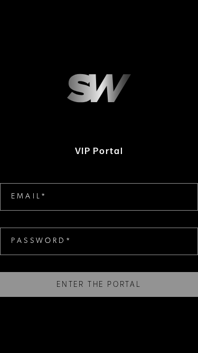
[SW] (99, 88)
